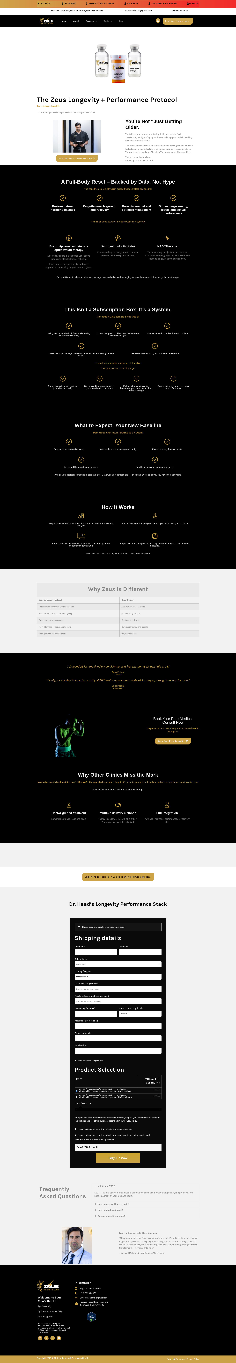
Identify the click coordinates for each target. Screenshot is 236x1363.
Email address (81, 1045)
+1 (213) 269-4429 (180, 10)
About (76, 21)
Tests (106, 21)
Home (63, 21)
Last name (124, 946)
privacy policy (130, 1121)
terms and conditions (122, 1129)
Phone (82, 1033)
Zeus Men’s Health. (80, 1358)
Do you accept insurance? (111, 1216)
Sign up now (118, 1158)
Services (90, 21)
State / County (130, 1008)
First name (80, 946)
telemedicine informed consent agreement (95, 1139)
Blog (121, 21)
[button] (145, 1186)
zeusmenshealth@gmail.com (138, 10)
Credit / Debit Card (83, 1103)
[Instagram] (40, 1338)
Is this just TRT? (106, 1186)
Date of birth (81, 959)
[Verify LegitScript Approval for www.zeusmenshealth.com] (91, 1321)
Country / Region (83, 971)
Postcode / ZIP (86, 1021)
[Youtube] (59, 1338)
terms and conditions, (122, 1135)
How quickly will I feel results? (114, 1204)
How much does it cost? (110, 1210)
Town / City (85, 1008)
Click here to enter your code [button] (110, 927)
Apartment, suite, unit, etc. (92, 996)
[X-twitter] (46, 1338)
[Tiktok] (52, 1338)
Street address (86, 984)
